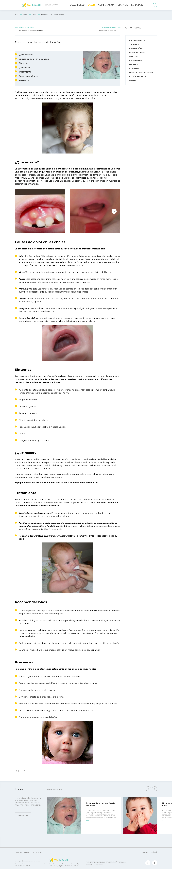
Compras (123, 5)
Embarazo (137, 5)
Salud (91, 5)
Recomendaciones (28, 76)
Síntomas (23, 63)
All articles (23, 815)
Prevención (24, 80)
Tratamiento (25, 72)
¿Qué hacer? (25, 67)
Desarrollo (77, 5)
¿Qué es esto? (26, 55)
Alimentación (106, 5)
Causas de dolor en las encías (34, 59)
